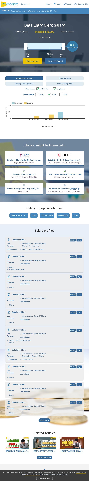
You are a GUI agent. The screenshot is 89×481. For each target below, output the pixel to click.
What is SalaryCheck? (44, 11)
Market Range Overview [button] (24, 78)
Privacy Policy (81, 472)
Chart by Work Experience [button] (24, 84)
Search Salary (16, 11)
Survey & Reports (28, 11)
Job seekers (44, 89)
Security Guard (47, 215)
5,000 (54, 95)
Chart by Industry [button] (65, 78)
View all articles (43, 457)
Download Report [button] (55, 61)
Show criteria (43, 38)
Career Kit (24, 4)
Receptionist (63, 215)
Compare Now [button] (32, 61)
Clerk (34, 215)
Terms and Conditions (32, 475)
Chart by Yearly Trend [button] (65, 84)
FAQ (55, 11)
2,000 (65, 95)
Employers (61, 89)
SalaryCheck (6, 10)
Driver (75, 215)
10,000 (41, 95)
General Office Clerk (18, 215)
